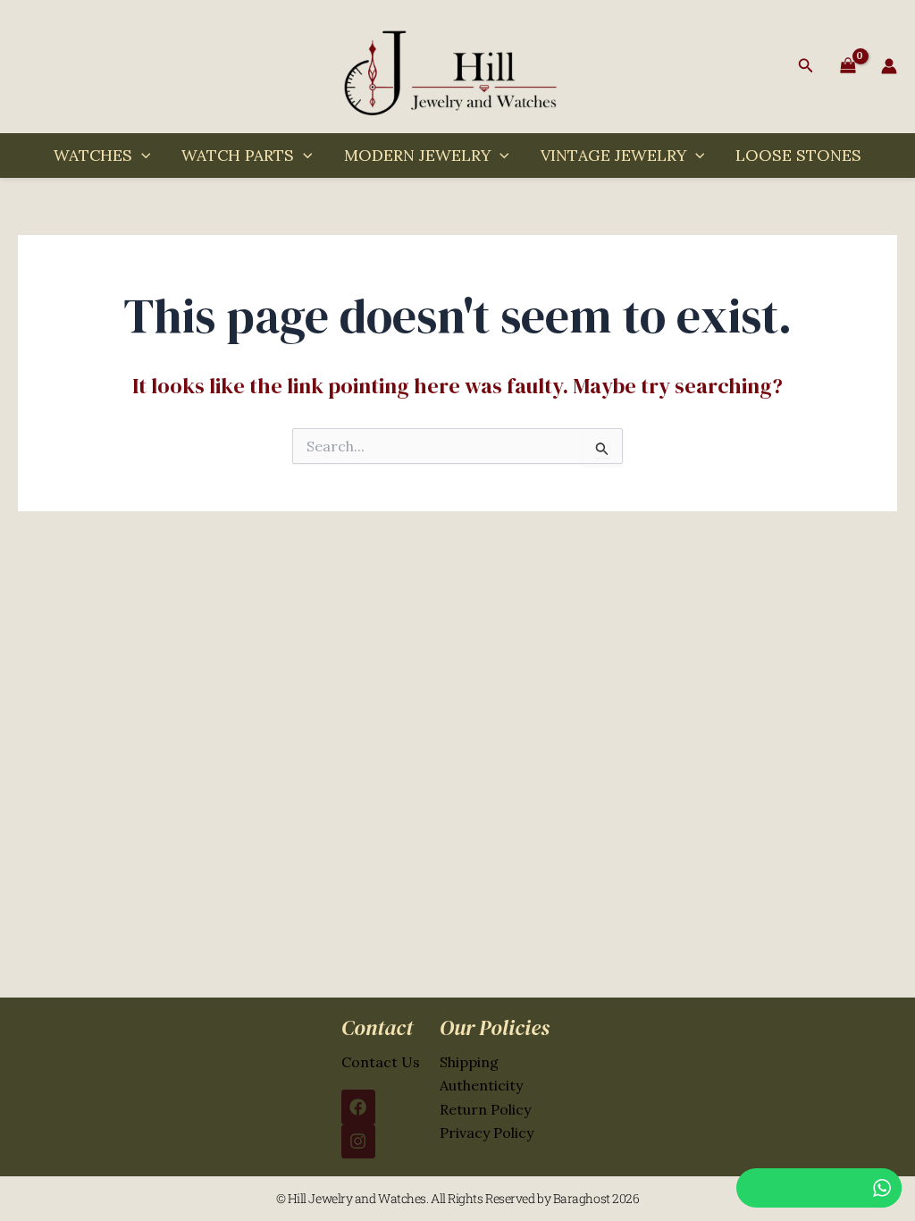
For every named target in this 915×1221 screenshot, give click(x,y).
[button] (806, 66)
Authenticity (481, 1085)
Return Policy (485, 1109)
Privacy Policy (486, 1132)
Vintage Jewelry (613, 155)
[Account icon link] (889, 66)
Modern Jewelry (417, 155)
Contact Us (380, 1062)
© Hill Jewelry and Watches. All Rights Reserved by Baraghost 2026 (458, 1198)
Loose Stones (798, 155)
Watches (93, 155)
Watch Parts (237, 155)
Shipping (469, 1062)
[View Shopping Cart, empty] (847, 67)
